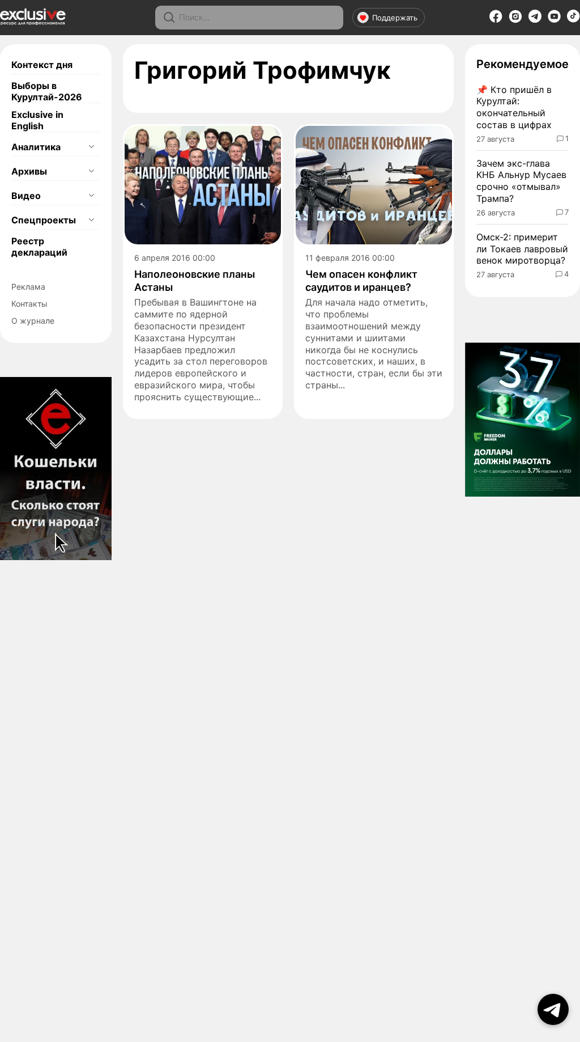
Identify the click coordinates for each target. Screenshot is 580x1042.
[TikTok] (573, 19)
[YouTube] (554, 20)
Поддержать (394, 17)
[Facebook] (495, 20)
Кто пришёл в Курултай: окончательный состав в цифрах (514, 107)
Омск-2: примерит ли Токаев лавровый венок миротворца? (522, 248)
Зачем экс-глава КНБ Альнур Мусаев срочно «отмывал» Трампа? (521, 181)
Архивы (29, 171)
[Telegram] (534, 19)
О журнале (32, 320)
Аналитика (36, 147)
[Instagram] (515, 20)
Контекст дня (41, 64)
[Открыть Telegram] (553, 1009)
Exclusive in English (37, 120)
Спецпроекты (43, 220)
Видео (26, 195)
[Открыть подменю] (91, 147)
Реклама (28, 286)
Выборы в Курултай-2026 (46, 91)
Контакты (29, 303)
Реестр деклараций (39, 246)
